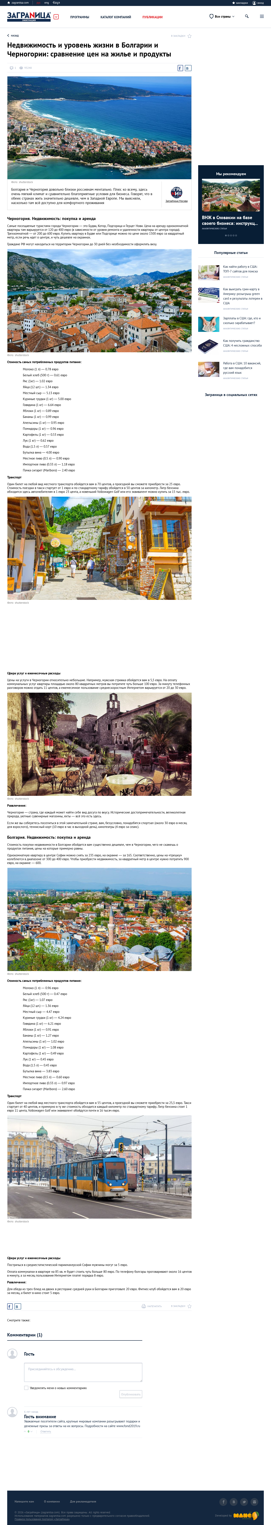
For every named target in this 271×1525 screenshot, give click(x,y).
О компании (52, 1501)
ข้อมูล (56, 2)
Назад (15, 35)
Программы (79, 17)
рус (39, 2)
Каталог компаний (116, 17)
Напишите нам (24, 1501)
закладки (242, 3)
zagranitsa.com (20, 2)
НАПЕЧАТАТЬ (154, 1306)
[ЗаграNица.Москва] (177, 192)
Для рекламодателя (83, 1501)
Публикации (152, 17)
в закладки (178, 35)
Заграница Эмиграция (29, 17)
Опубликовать (131, 1394)
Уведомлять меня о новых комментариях (58, 1388)
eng (46, 2)
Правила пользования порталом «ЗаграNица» (42, 1519)
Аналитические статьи (214, 228)
